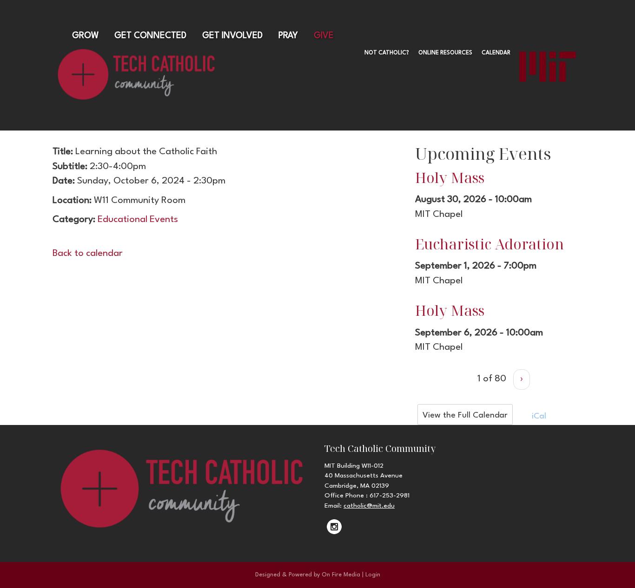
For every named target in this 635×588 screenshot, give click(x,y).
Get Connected (150, 36)
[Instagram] (334, 526)
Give (324, 36)
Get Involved (232, 36)
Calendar (496, 53)
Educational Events (138, 219)
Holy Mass (449, 177)
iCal (537, 416)
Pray (288, 36)
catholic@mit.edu (369, 506)
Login (372, 575)
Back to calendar (88, 253)
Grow (85, 36)
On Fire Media (341, 575)
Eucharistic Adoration (489, 244)
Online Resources (445, 53)
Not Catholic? (386, 53)
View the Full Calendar (465, 415)
